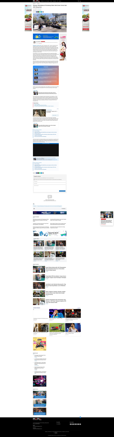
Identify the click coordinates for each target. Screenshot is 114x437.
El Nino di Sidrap (36, 104)
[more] (45, 389)
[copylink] (43, 12)
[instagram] (77, 424)
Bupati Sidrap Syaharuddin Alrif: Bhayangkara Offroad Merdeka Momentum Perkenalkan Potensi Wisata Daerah (47, 93)
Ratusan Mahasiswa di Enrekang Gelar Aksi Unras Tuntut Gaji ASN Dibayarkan (49, 206)
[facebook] (36, 12)
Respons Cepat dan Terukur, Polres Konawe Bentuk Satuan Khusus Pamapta (40, 368)
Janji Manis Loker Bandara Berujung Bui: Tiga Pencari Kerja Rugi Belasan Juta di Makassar (40, 224)
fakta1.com (39, 8)
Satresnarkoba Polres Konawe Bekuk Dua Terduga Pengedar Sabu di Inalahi (57, 227)
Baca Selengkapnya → (103, 224)
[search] (78, 1)
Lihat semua (40, 43)
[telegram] (41, 12)
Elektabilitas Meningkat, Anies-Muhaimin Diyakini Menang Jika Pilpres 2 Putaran (40, 372)
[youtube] (78, 424)
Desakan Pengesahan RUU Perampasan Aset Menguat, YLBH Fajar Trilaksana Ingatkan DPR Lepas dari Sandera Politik (41, 228)
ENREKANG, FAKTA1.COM (37, 45)
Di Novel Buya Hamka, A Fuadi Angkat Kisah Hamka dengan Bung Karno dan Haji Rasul (40, 363)
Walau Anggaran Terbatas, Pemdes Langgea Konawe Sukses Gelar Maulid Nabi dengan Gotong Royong (58, 224)
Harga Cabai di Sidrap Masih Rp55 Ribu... (40, 105)
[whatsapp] (39, 12)
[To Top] (80, 417)
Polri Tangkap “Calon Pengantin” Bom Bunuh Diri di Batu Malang (40, 356)
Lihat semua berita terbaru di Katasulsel (40, 136)
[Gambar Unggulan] (50, 32)
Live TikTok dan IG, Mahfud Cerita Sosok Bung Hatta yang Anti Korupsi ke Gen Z (40, 359)
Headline (38, 3)
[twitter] (38, 12)
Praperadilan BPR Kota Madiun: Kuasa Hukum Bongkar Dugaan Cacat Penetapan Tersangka (47, 126)
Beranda (34, 3)
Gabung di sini (55, 159)
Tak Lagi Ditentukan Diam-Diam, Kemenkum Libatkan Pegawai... (44, 106)
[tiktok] (80, 424)
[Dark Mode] (80, 1)
